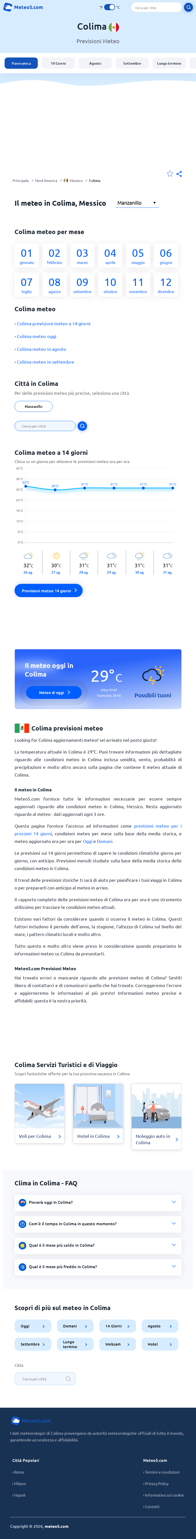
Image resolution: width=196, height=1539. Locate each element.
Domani (104, 841)
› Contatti (151, 1506)
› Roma (18, 1471)
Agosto (95, 63)
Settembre (132, 63)
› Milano (19, 1483)
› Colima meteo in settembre (44, 361)
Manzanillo (33, 406)
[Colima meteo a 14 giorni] (98, 508)
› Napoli (19, 1494)
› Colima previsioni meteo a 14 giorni (53, 323)
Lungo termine (169, 63)
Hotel (152, 1344)
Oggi (87, 841)
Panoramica (21, 63)
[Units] (109, 7)
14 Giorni (58, 63)
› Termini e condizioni (161, 1471)
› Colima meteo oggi (35, 336)
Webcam (112, 1344)
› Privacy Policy (155, 1483)
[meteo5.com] (23, 7)
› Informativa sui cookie (163, 1494)
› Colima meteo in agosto (40, 349)
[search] (188, 7)
